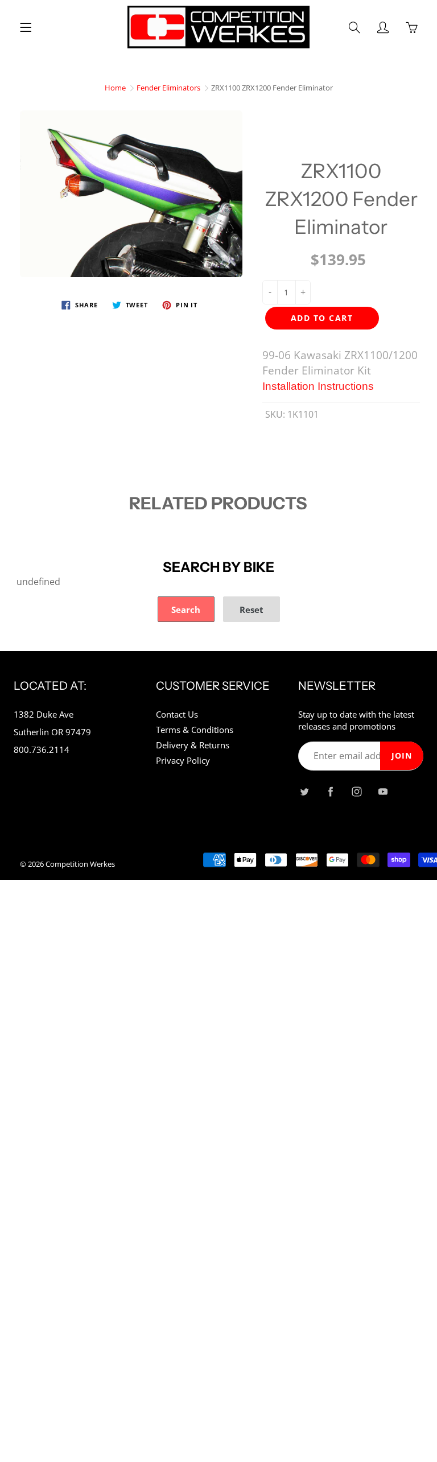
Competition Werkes (80, 864)
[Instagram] (356, 792)
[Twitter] (304, 792)
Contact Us (177, 714)
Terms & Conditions (194, 729)
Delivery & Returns (192, 745)
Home (115, 88)
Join (401, 755)
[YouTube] (383, 792)
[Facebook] (330, 792)
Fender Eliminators (168, 88)
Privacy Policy (183, 760)
